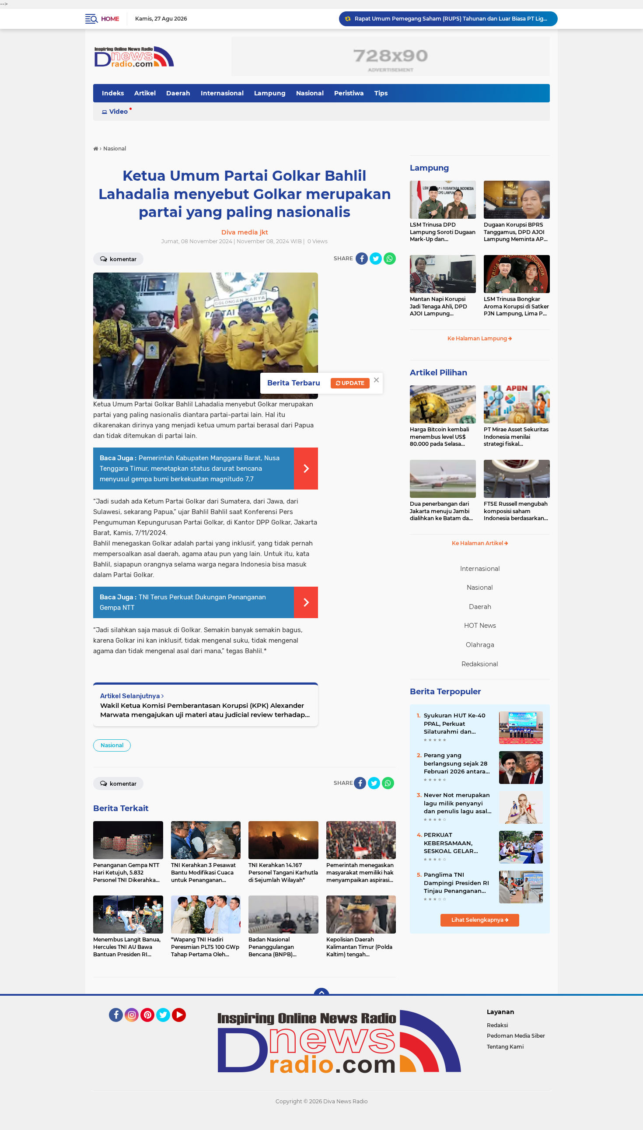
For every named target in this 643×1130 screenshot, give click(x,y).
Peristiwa (349, 93)
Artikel (145, 93)
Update (352, 383)
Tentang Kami (505, 1046)
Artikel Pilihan (438, 373)
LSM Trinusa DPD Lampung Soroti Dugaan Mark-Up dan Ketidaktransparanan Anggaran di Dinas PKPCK (442, 232)
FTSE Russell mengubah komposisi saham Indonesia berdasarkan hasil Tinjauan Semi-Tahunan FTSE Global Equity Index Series (516, 511)
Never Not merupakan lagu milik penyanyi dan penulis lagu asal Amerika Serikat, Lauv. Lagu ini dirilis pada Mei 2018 (457, 803)
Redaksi (497, 1025)
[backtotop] (321, 996)
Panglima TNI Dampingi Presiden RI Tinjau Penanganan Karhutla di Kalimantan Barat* (456, 883)
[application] (321, 1121)
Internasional (222, 93)
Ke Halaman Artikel (478, 543)
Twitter (167, 1026)
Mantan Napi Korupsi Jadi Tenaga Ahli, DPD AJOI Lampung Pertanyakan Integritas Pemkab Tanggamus (440, 307)
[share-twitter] (376, 258)
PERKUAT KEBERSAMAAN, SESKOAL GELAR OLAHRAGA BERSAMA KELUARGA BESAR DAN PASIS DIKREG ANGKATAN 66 (457, 843)
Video (118, 111)
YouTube (185, 1026)
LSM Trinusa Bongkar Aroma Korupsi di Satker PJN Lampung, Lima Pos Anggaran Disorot (516, 307)
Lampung (270, 93)
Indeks (113, 93)
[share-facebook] (362, 258)
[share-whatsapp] (390, 258)
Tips (381, 93)
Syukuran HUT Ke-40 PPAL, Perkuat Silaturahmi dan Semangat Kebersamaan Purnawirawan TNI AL (456, 723)
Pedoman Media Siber (516, 1035)
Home (110, 19)
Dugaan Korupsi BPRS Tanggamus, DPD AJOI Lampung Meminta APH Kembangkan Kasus (516, 232)
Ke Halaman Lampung (477, 338)
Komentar (122, 259)
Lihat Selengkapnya (478, 920)
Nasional (310, 93)
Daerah (178, 93)
